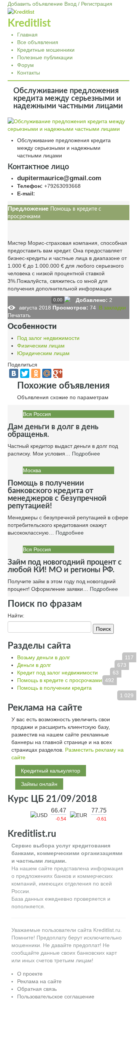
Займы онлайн (39, 784)
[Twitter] (24, 373)
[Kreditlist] (21, 11)
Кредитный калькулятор (50, 771)
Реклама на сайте (39, 981)
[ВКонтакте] (13, 373)
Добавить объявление (35, 4)
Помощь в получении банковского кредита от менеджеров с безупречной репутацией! (57, 494)
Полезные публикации (45, 57)
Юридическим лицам (43, 353)
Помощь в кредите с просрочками (59, 680)
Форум (25, 65)
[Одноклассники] (35, 373)
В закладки (111, 308)
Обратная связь (37, 989)
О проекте (30, 974)
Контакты (28, 73)
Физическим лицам (41, 346)
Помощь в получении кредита (54, 688)
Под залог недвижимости (48, 338)
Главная (27, 35)
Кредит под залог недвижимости (57, 673)
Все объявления (37, 42)
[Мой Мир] (46, 373)
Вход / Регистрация (88, 4)
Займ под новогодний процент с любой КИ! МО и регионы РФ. (65, 566)
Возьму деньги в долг (43, 657)
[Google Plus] (57, 373)
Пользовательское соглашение (55, 996)
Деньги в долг (34, 665)
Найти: (16, 616)
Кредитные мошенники (46, 50)
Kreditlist (29, 23)
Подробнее (86, 454)
